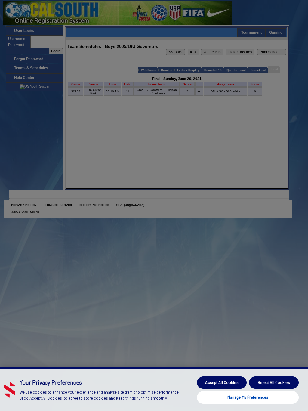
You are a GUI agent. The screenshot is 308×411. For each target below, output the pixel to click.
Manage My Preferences (248, 397)
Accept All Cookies (221, 382)
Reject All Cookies (274, 382)
